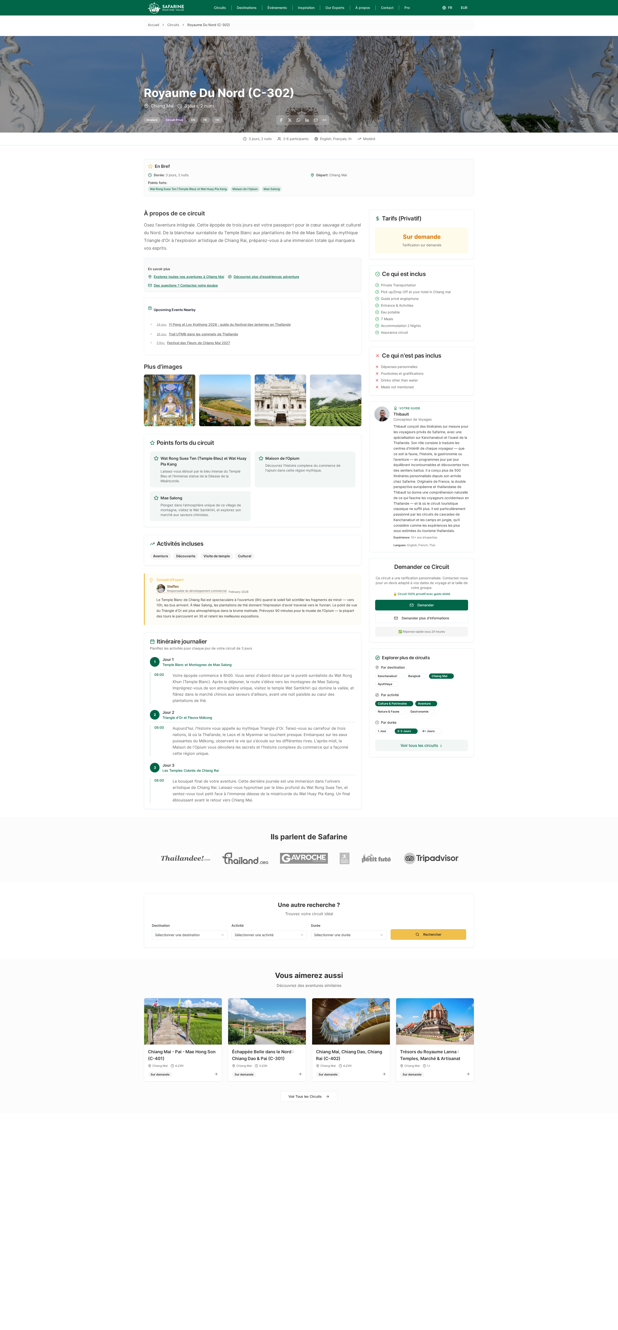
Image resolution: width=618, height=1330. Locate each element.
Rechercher (432, 934)
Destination (161, 925)
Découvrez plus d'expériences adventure (266, 277)
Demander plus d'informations (425, 618)
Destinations (247, 8)
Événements (277, 8)
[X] (290, 120)
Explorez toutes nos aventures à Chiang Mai (189, 277)
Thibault (401, 414)
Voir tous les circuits (419, 745)
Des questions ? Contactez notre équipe (186, 285)
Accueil (153, 25)
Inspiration (306, 8)
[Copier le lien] (324, 120)
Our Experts (334, 8)
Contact (387, 8)
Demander (425, 605)
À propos (362, 8)
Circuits (220, 8)
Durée (315, 925)
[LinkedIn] (307, 120)
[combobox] (190, 935)
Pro (407, 8)
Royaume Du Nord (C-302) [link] (208, 25)
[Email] (316, 120)
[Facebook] (281, 120)
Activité (238, 925)
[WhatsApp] (298, 120)
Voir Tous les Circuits (305, 1096)
